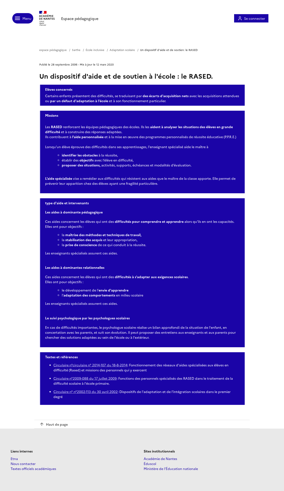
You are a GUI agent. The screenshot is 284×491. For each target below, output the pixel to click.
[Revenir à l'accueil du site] (47, 18)
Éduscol (150, 463)
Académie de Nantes (160, 458)
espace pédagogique (53, 50)
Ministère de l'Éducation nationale (171, 468)
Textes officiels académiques (33, 468)
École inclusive (95, 50)
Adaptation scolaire (122, 50)
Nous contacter (23, 463)
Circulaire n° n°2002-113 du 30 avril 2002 (85, 391)
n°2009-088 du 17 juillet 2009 (85, 378)
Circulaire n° (63, 365)
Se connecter (254, 18)
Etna (14, 458)
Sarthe (76, 50)
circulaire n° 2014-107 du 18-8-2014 (100, 365)
